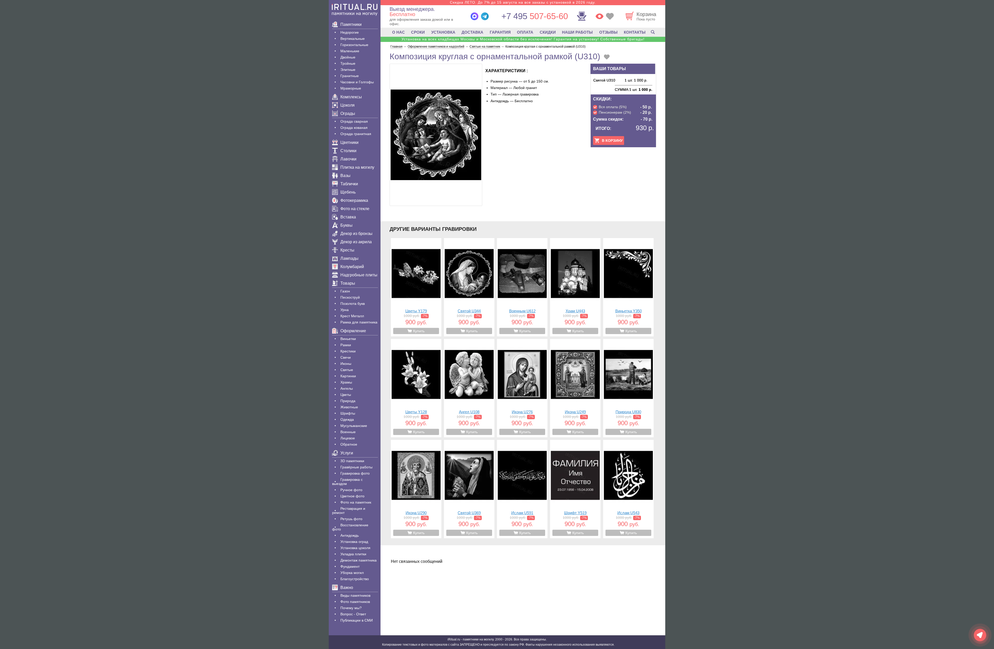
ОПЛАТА (525, 32)
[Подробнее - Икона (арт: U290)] (416, 489)
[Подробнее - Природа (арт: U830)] (628, 388)
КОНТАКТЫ (635, 32)
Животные (349, 407)
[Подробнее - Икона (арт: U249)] (575, 388)
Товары (347, 283)
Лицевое (347, 438)
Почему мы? (351, 608)
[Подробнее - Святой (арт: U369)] (469, 489)
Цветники (349, 142)
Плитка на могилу (357, 167)
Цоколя (347, 105)
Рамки (345, 345)
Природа (347, 401)
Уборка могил (352, 573)
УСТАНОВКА (443, 32)
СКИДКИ (548, 32)
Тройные (347, 63)
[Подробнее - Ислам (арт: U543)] (628, 489)
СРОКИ (418, 32)
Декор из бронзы (356, 233)
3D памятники (352, 461)
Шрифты (347, 413)
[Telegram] (485, 16)
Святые (346, 370)
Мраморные (350, 88)
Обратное (348, 444)
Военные (348, 432)
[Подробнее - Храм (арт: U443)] (575, 287)
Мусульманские (353, 426)
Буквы (346, 225)
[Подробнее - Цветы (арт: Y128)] (416, 388)
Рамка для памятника (358, 322)
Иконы (345, 364)
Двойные (347, 57)
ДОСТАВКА (472, 32)
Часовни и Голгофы (357, 82)
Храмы (346, 382)
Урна (344, 310)
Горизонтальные (354, 45)
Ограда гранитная (355, 134)
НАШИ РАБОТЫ (577, 32)
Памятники (351, 24)
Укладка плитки (353, 554)
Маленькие (349, 51)
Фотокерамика (354, 200)
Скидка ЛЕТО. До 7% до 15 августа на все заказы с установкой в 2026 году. (523, 2)
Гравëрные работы (356, 467)
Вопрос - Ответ (353, 614)
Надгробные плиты (358, 275)
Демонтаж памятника (358, 560)
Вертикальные (352, 38)
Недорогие (349, 32)
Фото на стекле (354, 209)
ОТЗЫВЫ (608, 32)
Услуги (346, 453)
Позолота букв (352, 303)
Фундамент (350, 566)
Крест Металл (352, 316)
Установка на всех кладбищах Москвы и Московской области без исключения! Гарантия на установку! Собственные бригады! (523, 39)
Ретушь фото (351, 519)
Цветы (345, 395)
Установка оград (354, 542)
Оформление (353, 331)
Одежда (347, 419)
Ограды (347, 113)
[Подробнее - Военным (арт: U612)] (522, 287)
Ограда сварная (354, 121)
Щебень (348, 192)
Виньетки (348, 339)
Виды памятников (355, 595)
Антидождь (349, 535)
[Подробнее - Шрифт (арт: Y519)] (575, 489)
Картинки (348, 376)
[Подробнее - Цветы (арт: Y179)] (416, 287)
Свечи (345, 357)
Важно (346, 587)
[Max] (474, 16)
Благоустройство (354, 579)
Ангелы (346, 388)
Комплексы (351, 97)
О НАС (398, 32)
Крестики (348, 351)
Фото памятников (355, 602)
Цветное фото (352, 496)
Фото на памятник (355, 502)
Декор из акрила (356, 242)
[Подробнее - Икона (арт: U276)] (522, 388)
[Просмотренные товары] (599, 16)
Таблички (349, 184)
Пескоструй (350, 297)
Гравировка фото (355, 473)
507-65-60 (534, 16)
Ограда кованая (354, 128)
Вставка (348, 217)
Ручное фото (351, 490)
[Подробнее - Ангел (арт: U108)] (469, 388)
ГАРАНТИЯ (500, 32)
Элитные (347, 70)
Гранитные (349, 76)
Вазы (345, 175)
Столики (348, 151)
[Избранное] (610, 16)
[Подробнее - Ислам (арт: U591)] (522, 489)
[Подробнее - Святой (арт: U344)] (469, 287)
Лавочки (348, 159)
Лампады (349, 258)
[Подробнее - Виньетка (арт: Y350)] (628, 287)
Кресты (347, 250)
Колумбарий (352, 266)
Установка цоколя (355, 548)
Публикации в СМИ (356, 620)
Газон (345, 291)
